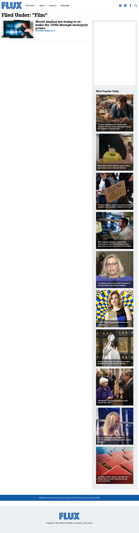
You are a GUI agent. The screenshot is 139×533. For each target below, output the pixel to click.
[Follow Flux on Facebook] (129, 6)
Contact (53, 6)
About (42, 6)
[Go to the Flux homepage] (12, 8)
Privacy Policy (76, 498)
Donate (67, 498)
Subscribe (64, 6)
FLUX (41, 498)
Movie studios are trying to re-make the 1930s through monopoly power (61, 25)
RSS (98, 498)
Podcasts (53, 498)
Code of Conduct (89, 498)
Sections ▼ (31, 6)
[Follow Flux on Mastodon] (119, 6)
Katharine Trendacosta (45, 31)
